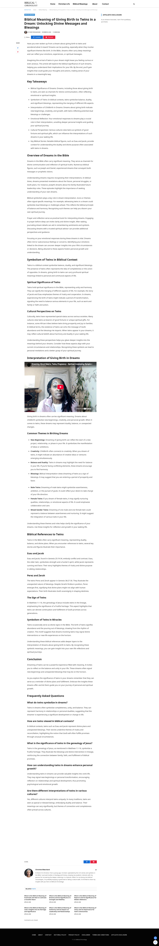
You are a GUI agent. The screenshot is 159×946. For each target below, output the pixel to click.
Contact (105, 4)
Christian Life (64, 4)
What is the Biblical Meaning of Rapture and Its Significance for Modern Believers (85, 897)
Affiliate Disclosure (119, 935)
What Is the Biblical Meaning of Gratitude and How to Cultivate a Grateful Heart (35, 897)
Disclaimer (86, 935)
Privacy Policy (74, 935)
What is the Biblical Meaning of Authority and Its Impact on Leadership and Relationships (60, 909)
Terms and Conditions (100, 935)
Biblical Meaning (43, 9)
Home (52, 4)
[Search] (134, 4)
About (94, 4)
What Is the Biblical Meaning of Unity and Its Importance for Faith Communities (85, 909)
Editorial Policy (60, 935)
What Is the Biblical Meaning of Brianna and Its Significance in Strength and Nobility (60, 897)
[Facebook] (18, 48)
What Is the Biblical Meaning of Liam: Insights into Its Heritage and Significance (35, 909)
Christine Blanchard (35, 32)
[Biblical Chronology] (31, 4)
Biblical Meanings (80, 4)
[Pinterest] (18, 52)
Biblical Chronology (81, 939)
